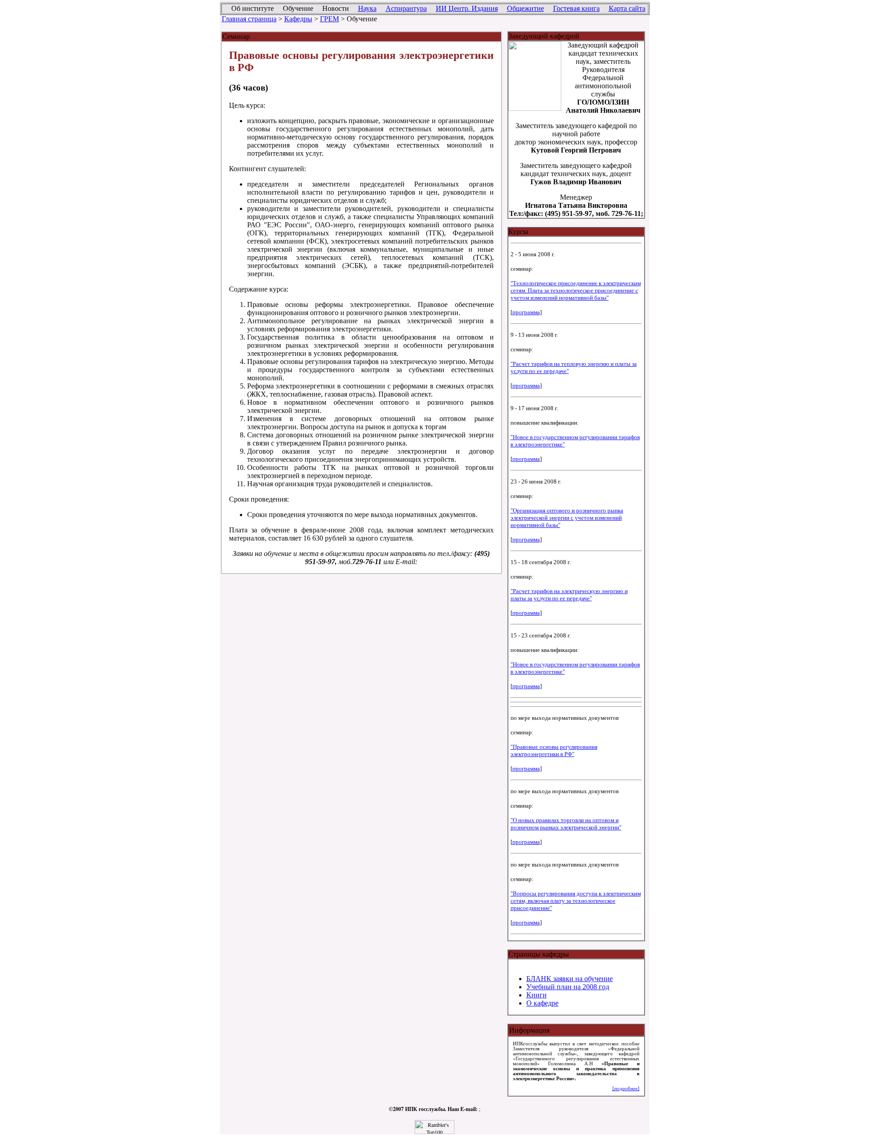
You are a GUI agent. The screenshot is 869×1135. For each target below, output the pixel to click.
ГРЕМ (329, 19)
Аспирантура (406, 8)
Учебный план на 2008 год (567, 987)
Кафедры (298, 19)
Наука (367, 8)
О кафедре (542, 1003)
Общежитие (525, 8)
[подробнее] (626, 1088)
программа (526, 312)
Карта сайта (627, 8)
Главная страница (249, 19)
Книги (536, 995)
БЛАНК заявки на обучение (569, 978)
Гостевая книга (576, 8)
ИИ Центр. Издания (467, 8)
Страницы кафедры (538, 954)
